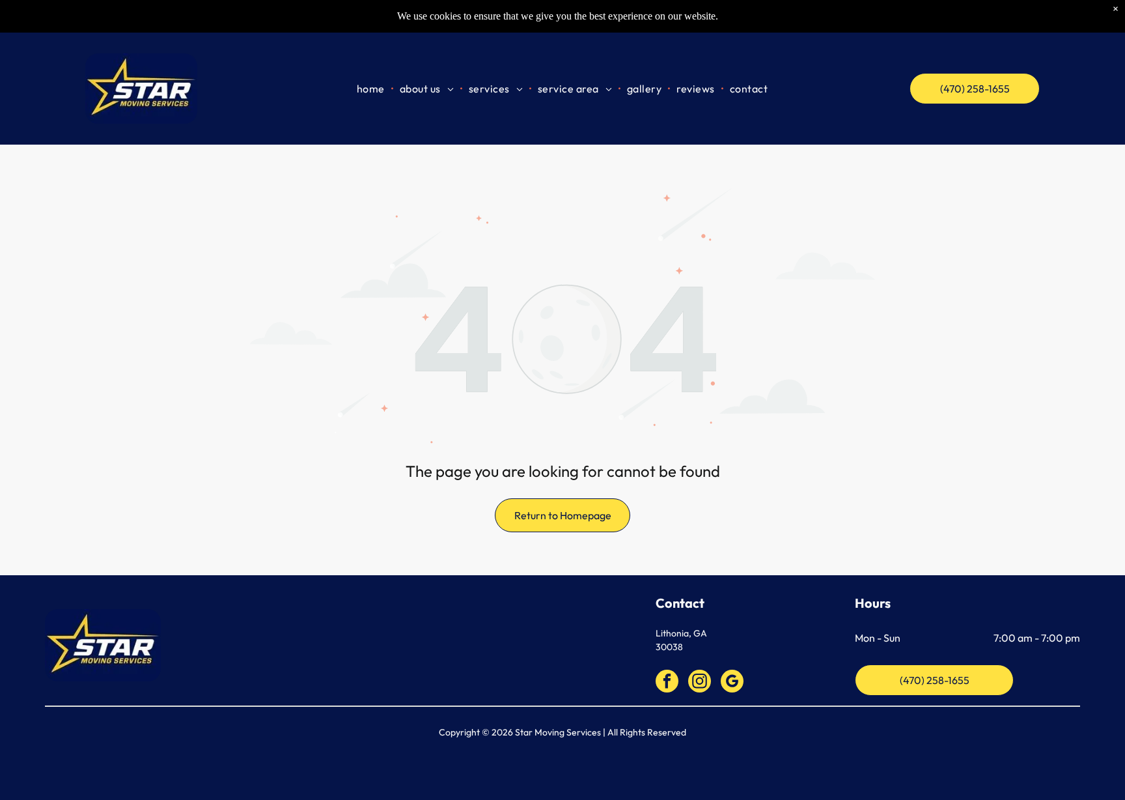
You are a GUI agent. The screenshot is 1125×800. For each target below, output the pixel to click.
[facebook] (667, 683)
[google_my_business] (732, 683)
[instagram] (699, 683)
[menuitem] (371, 88)
